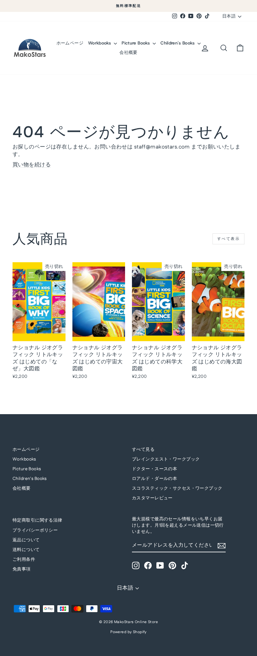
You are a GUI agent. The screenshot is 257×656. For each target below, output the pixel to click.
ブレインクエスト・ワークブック (166, 459)
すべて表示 (228, 239)
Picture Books (136, 43)
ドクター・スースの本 (154, 469)
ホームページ (69, 43)
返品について (26, 540)
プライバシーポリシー (35, 530)
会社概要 (128, 52)
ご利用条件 (24, 559)
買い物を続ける (32, 165)
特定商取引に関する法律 (37, 520)
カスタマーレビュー (152, 498)
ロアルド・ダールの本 (154, 479)
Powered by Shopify (128, 632)
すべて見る (143, 449)
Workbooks (100, 43)
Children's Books (178, 43)
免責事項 (22, 569)
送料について (26, 550)
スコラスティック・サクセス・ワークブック (177, 488)
